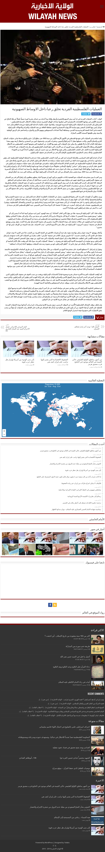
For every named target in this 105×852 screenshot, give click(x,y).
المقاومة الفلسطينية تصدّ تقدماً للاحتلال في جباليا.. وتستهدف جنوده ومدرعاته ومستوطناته (54, 737)
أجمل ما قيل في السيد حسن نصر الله (75, 657)
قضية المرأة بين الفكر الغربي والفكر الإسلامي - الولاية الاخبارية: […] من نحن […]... (75, 703)
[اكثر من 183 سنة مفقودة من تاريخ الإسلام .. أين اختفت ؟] (97, 639)
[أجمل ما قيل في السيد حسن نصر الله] (97, 660)
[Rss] (55, 605)
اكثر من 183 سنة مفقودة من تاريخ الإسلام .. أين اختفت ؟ (67, 636)
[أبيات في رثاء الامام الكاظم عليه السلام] (97, 685)
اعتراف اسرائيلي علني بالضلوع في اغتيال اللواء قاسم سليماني (64, 727)
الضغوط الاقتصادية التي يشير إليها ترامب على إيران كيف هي (54, 360)
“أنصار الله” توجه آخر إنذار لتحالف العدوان (86, 327)
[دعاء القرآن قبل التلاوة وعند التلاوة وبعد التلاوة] (97, 672)
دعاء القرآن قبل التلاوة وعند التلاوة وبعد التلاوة (71, 667)
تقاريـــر (92, 27)
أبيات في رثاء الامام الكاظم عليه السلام (74, 682)
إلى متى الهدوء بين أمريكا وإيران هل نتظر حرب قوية (69, 828)
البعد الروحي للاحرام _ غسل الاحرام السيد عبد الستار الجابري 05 (18, 328)
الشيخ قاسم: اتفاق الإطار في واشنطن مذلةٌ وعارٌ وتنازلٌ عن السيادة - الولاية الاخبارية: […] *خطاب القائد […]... (66, 707)
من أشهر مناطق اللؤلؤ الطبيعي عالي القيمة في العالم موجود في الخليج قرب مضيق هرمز (87, 361)
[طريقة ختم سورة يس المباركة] (97, 649)
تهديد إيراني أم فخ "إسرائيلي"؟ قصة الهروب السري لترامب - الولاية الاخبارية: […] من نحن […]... (71, 700)
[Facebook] (50, 605)
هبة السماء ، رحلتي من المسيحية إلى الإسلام (72, 817)
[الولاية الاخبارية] (52, 6)
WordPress (49, 843)
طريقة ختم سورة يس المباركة (78, 646)
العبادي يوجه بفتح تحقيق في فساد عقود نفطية (71, 747)
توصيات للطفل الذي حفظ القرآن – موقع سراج (71, 768)
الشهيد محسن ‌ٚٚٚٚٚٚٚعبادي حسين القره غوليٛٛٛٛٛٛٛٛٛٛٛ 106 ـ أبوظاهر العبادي (54, 758)
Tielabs (67, 843)
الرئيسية (100, 27)
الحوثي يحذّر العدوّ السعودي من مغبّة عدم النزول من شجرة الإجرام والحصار (60, 807)
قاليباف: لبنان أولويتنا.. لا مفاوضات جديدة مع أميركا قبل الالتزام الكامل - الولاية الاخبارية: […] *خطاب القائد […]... (65, 715)
